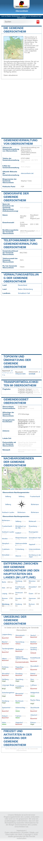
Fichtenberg (19, 549)
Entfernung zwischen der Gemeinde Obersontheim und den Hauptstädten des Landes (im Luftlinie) (21, 570)
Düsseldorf (33, 587)
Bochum (32, 604)
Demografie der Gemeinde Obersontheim (16, 197)
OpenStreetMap (28, 489)
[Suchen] (38, 21)
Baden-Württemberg (25, 289)
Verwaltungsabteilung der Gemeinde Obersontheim (21, 278)
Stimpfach (5, 543)
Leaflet (12, 489)
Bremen (5, 598)
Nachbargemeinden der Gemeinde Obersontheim (19, 462)
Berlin (4, 582)
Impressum (21, 831)
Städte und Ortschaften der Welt (21, 833)
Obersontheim (22, 11)
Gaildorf (18, 533)
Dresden (18, 598)
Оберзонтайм (20, 374)
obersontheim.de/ (27, 173)
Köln (3, 588)
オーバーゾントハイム (7, 373)
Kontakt (25, 833)
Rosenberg (33, 526)
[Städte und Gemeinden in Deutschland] (22, 4)
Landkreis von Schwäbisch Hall (31, 16)
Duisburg (18, 604)
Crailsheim (6, 549)
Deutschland (22, 285)
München (32, 581)
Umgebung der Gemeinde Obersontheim (15, 620)
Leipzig (4, 593)
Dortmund (19, 593)
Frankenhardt (35, 496)
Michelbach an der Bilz (20, 527)
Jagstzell (32, 544)
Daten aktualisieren (11, 75)
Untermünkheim (34, 549)
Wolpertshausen (21, 538)
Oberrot (18, 556)
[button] (5, 470)
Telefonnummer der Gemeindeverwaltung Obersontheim (21, 244)
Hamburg (18, 581)
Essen (31, 593)
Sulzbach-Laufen (8, 512)
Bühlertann (35, 504)
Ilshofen (5, 539)
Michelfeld (5, 555)
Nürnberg (5, 604)
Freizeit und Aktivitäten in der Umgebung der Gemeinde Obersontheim (18, 738)
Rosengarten (33, 532)
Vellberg (8, 496)
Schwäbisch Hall (24, 293)
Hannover (32, 598)
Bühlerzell (32, 521)
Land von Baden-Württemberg (10, 16)
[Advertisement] (21, 108)
